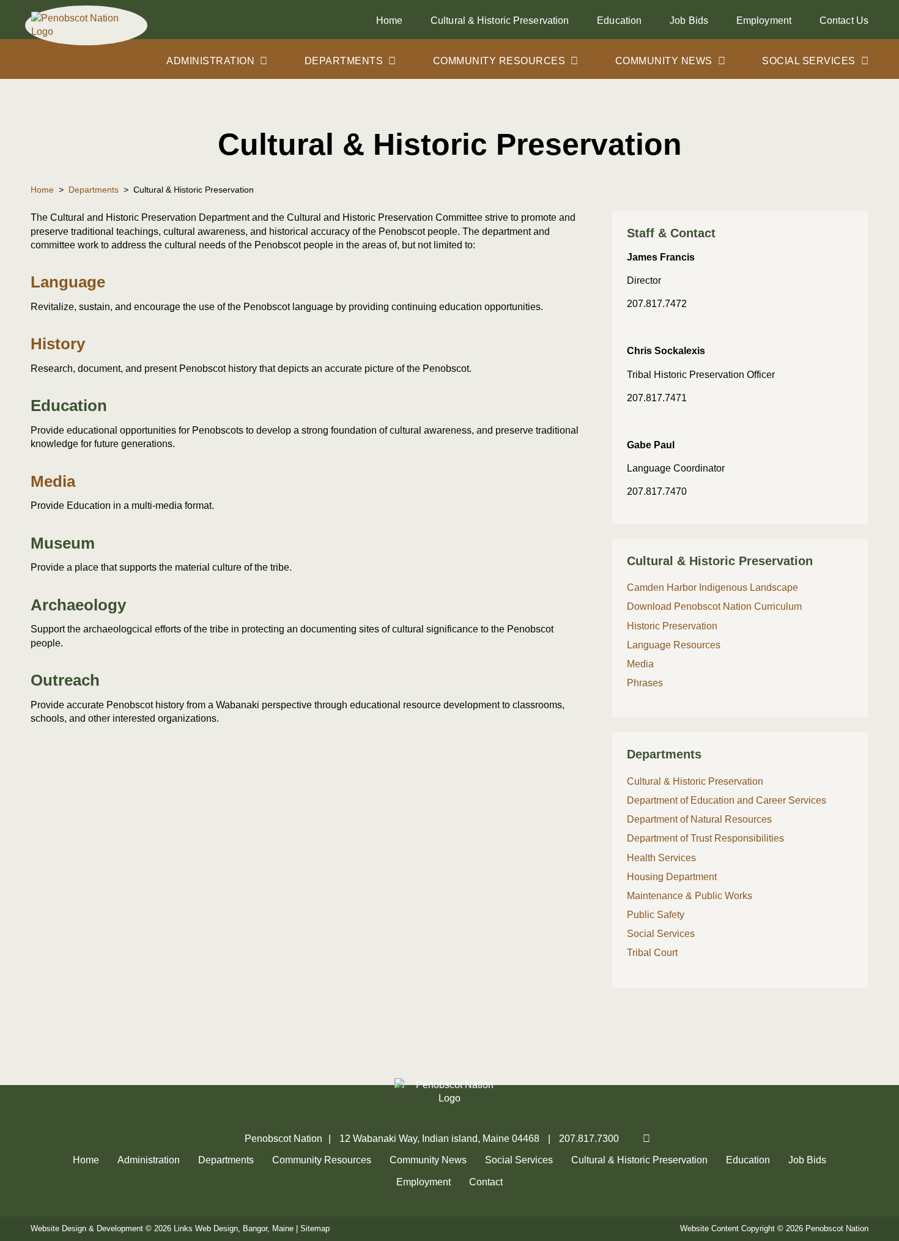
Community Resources (499, 61)
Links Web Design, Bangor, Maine (235, 1228)
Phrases (645, 683)
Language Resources (673, 645)
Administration (210, 61)
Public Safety (655, 914)
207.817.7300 (589, 1138)
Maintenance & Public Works (689, 896)
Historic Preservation (672, 626)
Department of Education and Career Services (726, 800)
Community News (663, 61)
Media (53, 481)
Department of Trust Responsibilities (705, 838)
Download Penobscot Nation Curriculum (714, 606)
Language (68, 282)
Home (389, 20)
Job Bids (689, 20)
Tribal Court (652, 952)
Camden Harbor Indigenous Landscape (714, 587)
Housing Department (672, 877)
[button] (740, 233)
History (58, 344)
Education (619, 20)
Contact (843, 20)
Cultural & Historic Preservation (500, 20)
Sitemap (315, 1228)
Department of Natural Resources (699, 819)
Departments (344, 61)
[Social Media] (640, 1139)
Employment (763, 20)
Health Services (661, 858)
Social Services (809, 61)
